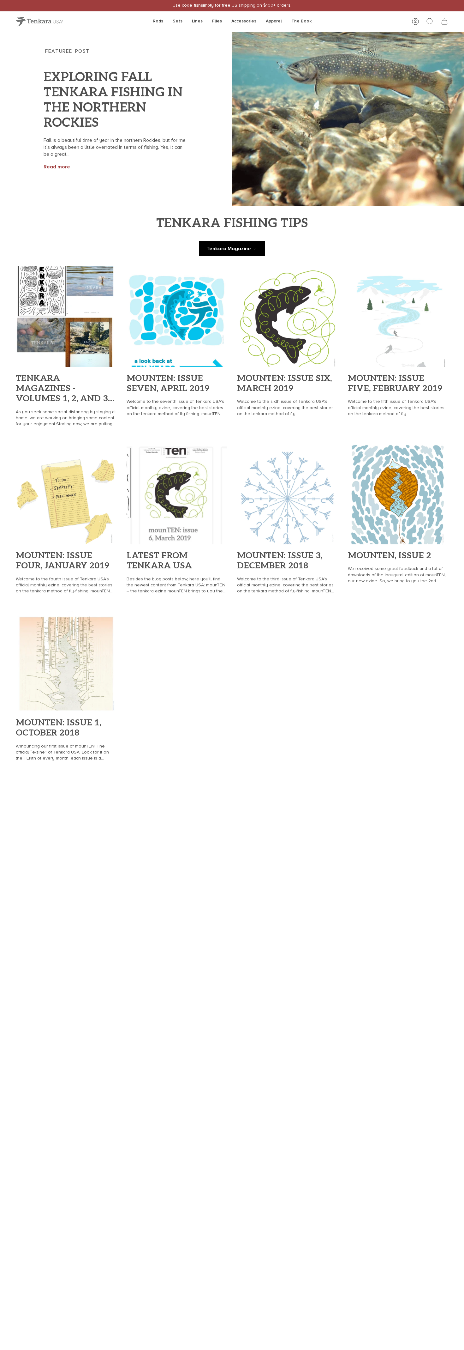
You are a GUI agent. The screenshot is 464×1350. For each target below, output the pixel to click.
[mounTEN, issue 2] (398, 494)
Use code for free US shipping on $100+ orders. (232, 5)
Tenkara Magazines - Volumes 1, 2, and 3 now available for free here (63, 388)
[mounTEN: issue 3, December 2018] (287, 494)
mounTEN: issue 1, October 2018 (58, 728)
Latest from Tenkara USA (159, 561)
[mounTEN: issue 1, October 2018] (66, 661)
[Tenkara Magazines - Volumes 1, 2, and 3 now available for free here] (66, 316)
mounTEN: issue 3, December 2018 (279, 561)
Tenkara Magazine (228, 248)
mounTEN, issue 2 (389, 556)
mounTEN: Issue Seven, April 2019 (168, 383)
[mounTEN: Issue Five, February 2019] (398, 316)
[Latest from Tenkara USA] (177, 494)
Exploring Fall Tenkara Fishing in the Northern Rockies (113, 100)
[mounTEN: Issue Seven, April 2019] (177, 316)
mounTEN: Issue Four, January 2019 (62, 561)
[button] (158, 21)
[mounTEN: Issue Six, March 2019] (287, 316)
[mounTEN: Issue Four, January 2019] (66, 494)
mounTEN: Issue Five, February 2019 (395, 383)
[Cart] (444, 21)
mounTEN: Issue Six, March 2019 (284, 383)
